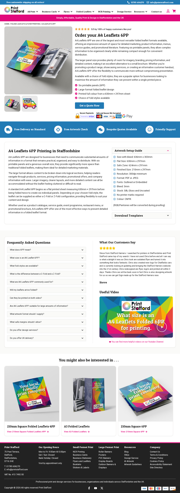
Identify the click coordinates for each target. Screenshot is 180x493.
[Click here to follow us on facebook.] (90, 488)
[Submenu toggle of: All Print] (37, 11)
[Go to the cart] (174, 11)
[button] (162, 327)
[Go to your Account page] (168, 11)
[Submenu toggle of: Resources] (146, 11)
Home (6, 24)
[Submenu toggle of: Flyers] (72, 11)
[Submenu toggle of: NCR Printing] (112, 11)
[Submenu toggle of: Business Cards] (59, 11)
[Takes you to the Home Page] (14, 10)
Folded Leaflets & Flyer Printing (25, 24)
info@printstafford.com (17, 469)
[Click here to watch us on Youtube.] (96, 488)
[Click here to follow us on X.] (102, 488)
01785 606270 (13, 466)
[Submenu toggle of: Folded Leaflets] (93, 11)
